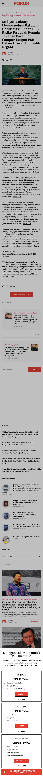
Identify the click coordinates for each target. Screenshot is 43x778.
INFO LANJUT (21, 699)
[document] (21, 389)
